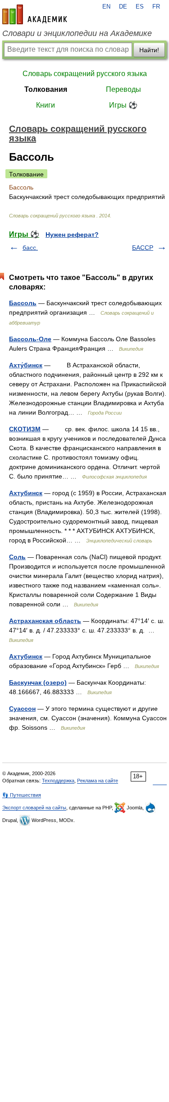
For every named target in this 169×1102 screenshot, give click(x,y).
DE (123, 7)
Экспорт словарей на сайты (34, 807)
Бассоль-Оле (30, 339)
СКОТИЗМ (25, 429)
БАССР (142, 247)
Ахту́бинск (25, 365)
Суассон (22, 708)
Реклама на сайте (97, 780)
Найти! (149, 50)
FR (156, 7)
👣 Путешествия (21, 795)
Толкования (45, 89)
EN (106, 7)
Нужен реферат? (72, 234)
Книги (45, 105)
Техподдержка (58, 780)
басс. (30, 247)
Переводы (123, 89)
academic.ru (34, 14)
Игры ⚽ (123, 105)
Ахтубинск (25, 493)
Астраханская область (45, 620)
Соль (17, 556)
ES (140, 7)
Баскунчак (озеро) (38, 682)
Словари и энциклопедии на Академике (77, 33)
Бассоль (23, 303)
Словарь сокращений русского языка (85, 73)
